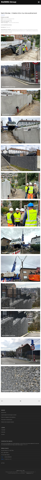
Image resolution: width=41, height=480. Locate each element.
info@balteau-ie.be (7, 459)
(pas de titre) (3, 412)
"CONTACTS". (25, 444)
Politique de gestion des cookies (11, 471)
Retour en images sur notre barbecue (8, 417)
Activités (2, 434)
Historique (3, 432)
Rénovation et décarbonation (6, 419)
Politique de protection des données (27, 471)
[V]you (32, 473)
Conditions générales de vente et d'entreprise (16, 473)
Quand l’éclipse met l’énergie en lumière (8, 414)
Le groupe (3, 429)
